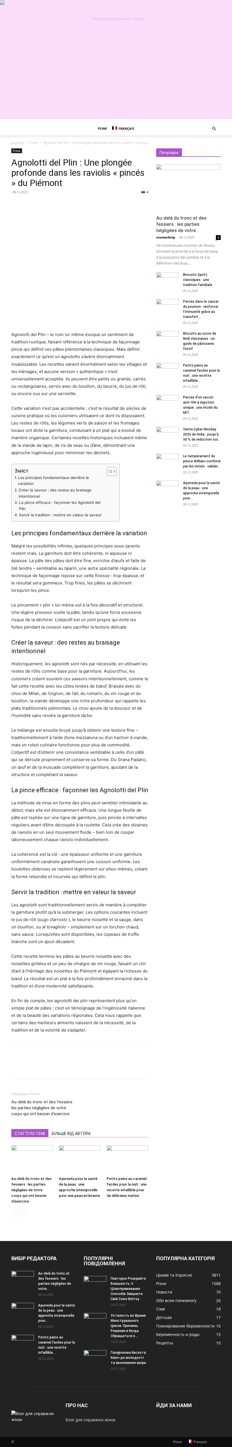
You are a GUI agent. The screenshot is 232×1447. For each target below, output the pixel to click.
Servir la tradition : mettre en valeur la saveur (60, 515)
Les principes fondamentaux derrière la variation (53, 480)
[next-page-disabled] (23, 1212)
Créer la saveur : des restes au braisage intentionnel (55, 493)
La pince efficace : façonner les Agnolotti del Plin (59, 505)
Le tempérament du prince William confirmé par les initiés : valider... (202, 461)
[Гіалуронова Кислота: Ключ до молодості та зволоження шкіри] (95, 1358)
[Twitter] (30, 205)
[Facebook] (17, 205)
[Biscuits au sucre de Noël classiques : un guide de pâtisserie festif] (167, 339)
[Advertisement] (116, 79)
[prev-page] (14, 1212)
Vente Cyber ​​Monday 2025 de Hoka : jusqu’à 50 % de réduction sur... (201, 434)
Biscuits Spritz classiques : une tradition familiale (197, 280)
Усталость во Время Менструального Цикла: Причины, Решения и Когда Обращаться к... (128, 1326)
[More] (69, 205)
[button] (214, 128)
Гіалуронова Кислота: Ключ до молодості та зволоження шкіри (129, 1358)
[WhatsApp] (56, 205)
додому (17, 142)
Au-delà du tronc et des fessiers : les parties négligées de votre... (181, 224)
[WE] (116, 18)
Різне (102, 128)
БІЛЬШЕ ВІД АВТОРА (71, 1133)
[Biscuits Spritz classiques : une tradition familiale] (167, 280)
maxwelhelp (165, 237)
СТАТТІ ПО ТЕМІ (30, 1133)
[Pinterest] (43, 205)
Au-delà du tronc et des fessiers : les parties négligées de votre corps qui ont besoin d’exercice (42, 1107)
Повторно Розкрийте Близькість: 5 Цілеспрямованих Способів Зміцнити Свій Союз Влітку (128, 1289)
